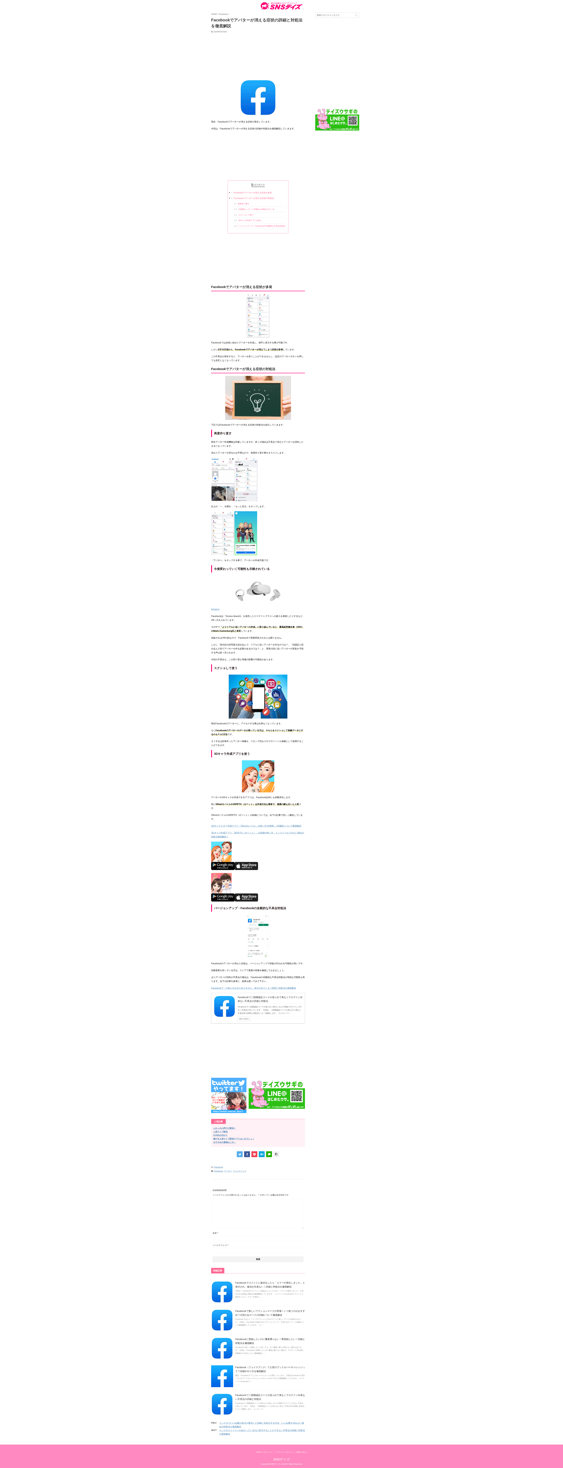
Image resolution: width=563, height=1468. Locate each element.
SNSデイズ (281, 1459)
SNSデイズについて (264, 1452)
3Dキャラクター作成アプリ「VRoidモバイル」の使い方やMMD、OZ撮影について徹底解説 (256, 825)
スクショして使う (244, 215)
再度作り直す (241, 203)
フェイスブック (239, 1171)
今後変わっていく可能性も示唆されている (254, 209)
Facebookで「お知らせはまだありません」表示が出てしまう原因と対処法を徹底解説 (253, 988)
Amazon (215, 609)
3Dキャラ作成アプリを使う (248, 220)
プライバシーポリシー (284, 1452)
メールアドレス (221, 1245)
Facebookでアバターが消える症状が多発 (251, 192)
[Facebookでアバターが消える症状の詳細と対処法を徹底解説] (262, 1154)
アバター (228, 1171)
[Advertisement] (258, 56)
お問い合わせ (301, 1452)
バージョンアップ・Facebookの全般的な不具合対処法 (259, 226)
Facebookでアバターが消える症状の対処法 (252, 198)
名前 (215, 1233)
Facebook (218, 1167)
